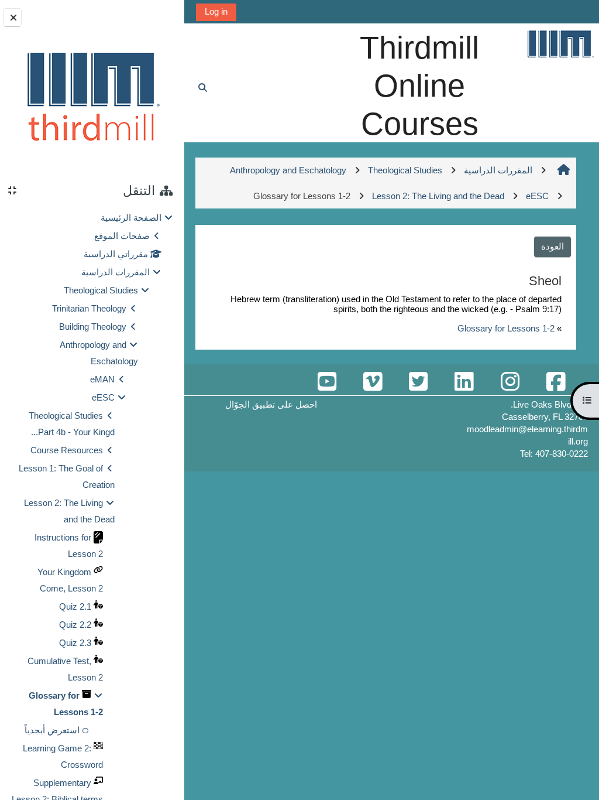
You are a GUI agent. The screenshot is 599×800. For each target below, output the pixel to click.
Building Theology (92, 326)
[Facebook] (556, 382)
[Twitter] (418, 382)
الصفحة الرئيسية (131, 218)
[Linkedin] (464, 382)
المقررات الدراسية (115, 272)
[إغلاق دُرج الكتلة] (12, 17)
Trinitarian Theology (89, 308)
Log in (216, 11)
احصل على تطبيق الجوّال (271, 404)
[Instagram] (509, 382)
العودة (552, 246)
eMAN (102, 379)
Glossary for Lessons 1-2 (506, 328)
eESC (103, 397)
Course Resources (66, 450)
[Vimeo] (372, 382)
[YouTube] (326, 382)
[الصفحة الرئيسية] (560, 44)
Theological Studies (101, 290)
